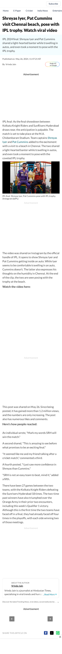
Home (6, 10)
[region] (31, 98)
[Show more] (58, 601)
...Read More (49, 594)
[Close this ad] (60, 637)
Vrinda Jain (17, 585)
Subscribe (53, 4)
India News (42, 10)
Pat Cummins (20, 141)
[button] (11, 618)
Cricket (29, 10)
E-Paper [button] (17, 10)
